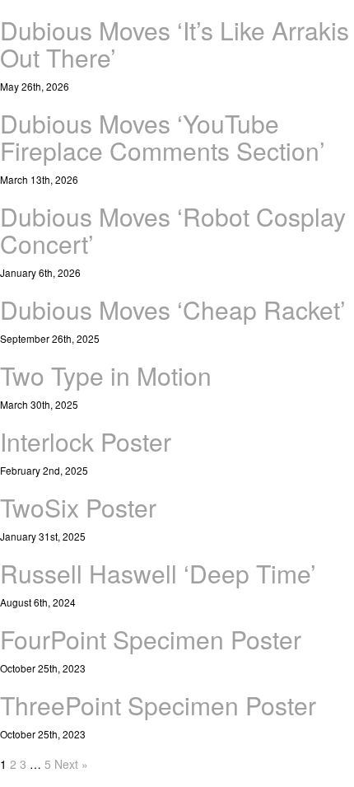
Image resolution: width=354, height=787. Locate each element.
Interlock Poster (85, 441)
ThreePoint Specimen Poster (158, 705)
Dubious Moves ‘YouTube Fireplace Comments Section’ (162, 136)
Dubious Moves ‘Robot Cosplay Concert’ (173, 230)
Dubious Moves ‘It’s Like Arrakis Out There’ (174, 43)
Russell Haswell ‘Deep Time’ (158, 573)
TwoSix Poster (78, 507)
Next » (71, 764)
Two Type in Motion (106, 375)
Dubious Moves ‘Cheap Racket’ (173, 309)
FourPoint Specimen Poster (150, 639)
